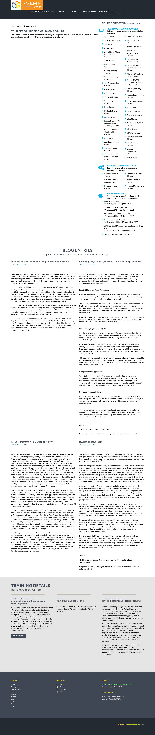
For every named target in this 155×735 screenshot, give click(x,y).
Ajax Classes (109, 48)
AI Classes (108, 44)
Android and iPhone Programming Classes (112, 54)
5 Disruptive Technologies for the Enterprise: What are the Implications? (108, 434)
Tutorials (13, 696)
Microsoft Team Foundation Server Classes (134, 67)
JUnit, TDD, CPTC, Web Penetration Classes (111, 157)
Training (61, 12)
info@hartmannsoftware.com (119, 685)
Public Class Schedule (78, 12)
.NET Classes (109, 37)
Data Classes (109, 107)
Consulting (35, 12)
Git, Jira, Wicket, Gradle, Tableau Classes (111, 132)
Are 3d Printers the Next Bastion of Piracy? (32, 442)
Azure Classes (109, 61)
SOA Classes (132, 119)
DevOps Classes (110, 117)
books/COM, (31, 26)
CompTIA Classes (111, 97)
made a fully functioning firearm (55, 504)
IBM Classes (109, 138)
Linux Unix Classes (134, 37)
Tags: (24, 264)
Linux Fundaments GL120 (114, 220)
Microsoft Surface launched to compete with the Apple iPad (40, 262)
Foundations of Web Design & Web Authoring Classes (112, 123)
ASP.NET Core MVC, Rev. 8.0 (115, 208)
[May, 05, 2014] (84, 264)
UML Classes (132, 129)
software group (128, 725)
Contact (103, 12)
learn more (18, 636)
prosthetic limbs (19, 497)
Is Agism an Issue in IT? (90, 442)
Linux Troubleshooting (113, 201)
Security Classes (133, 111)
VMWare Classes (134, 133)
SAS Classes (132, 107)
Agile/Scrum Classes (112, 40)
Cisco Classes (109, 89)
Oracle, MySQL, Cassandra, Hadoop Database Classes (135, 82)
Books (13, 706)
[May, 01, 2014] (84, 444)
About (94, 12)
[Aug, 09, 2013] (16, 444)
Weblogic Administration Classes (133, 151)
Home (13, 26)
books (20, 26)
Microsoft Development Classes (132, 53)
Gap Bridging (48, 12)
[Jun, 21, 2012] (15, 264)
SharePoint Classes (134, 115)
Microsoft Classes (134, 47)
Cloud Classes (109, 93)
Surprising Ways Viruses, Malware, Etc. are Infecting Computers (110, 262)
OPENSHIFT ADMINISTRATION (117, 214)
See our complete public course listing (119, 234)
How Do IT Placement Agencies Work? (96, 430)
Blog (12, 699)
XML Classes (132, 158)
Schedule (14, 692)
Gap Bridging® (15, 689)
